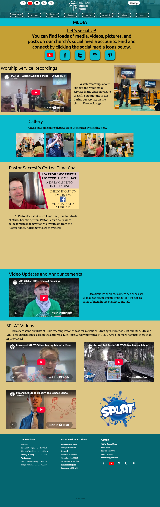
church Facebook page (87, 103)
